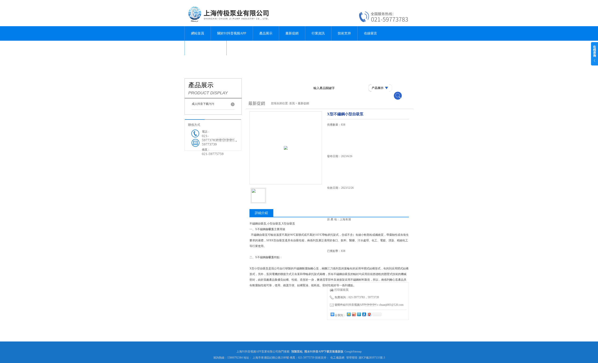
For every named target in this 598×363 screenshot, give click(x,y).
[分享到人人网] (364, 314)
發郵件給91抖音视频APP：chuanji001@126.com (369, 304)
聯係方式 (194, 125)
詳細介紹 (261, 213)
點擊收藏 (362, 329)
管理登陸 (351, 357)
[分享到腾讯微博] (358, 314)
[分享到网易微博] (369, 314)
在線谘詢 (338, 329)
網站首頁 (197, 33)
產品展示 (265, 33)
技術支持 (344, 33)
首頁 (292, 103)
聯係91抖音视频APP (205, 48)
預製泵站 (297, 351)
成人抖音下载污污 (203, 103)
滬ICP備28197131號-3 (372, 357)
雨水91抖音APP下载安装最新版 (323, 351)
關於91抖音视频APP (231, 33)
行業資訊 (318, 33)
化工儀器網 (337, 357)
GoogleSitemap (353, 351)
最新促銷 (292, 33)
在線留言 (370, 33)
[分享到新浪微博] (353, 314)
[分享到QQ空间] (348, 314)
